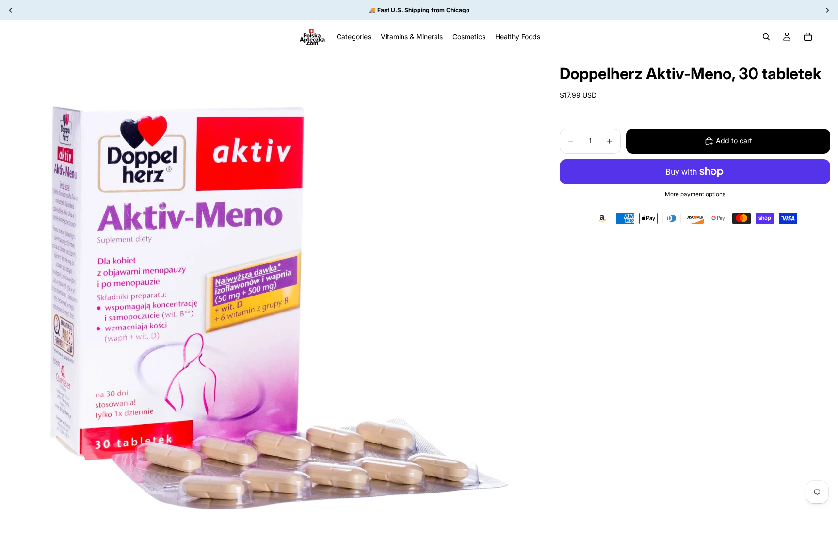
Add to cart (734, 140)
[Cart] (808, 37)
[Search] (766, 37)
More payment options (695, 194)
